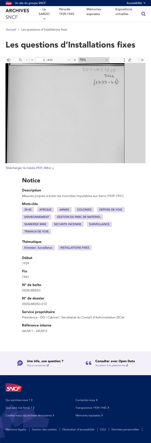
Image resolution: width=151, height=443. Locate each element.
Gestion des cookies (44, 429)
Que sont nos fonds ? (19, 407)
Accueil (11, 30)
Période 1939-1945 (66, 11)
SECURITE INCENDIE (67, 224)
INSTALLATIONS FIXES (74, 247)
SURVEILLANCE (99, 224)
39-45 (27, 209)
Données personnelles (125, 429)
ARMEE (64, 209)
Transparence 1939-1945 (91, 407)
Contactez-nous (85, 400)
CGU (103, 429)
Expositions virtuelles (123, 11)
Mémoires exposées (94, 11)
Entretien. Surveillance (38, 247)
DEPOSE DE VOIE (110, 209)
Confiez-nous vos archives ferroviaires (29, 415)
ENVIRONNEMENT (36, 217)
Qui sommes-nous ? (18, 400)
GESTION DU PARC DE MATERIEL (79, 217)
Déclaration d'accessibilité (78, 429)
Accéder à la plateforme (110, 365)
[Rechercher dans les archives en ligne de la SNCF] (143, 14)
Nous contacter (36, 365)
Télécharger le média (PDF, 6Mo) (28, 168)
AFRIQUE (45, 209)
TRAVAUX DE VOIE (36, 231)
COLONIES (84, 209)
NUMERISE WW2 (35, 224)
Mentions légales (16, 429)
